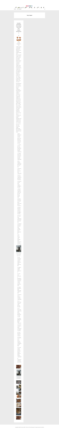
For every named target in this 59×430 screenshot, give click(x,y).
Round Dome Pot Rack (19, 171)
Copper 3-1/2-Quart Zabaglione (19, 211)
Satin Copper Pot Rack (19, 218)
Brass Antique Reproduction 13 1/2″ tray (19, 314)
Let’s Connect (19, 9)
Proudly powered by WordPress (39, 427)
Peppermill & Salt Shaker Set (19, 263)
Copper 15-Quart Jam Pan (19, 192)
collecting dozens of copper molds (18, 64)
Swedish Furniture (29, 3)
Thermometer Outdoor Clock (19, 329)
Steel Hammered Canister (19, 241)
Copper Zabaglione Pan (19, 186)
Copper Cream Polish (18, 269)
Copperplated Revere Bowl (19, 360)
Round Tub (19, 138)
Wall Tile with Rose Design (19, 351)
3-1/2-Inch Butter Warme (19, 202)
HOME (15, 9)
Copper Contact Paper (18, 283)
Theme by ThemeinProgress (30, 427)
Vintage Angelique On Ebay (18, 43)
